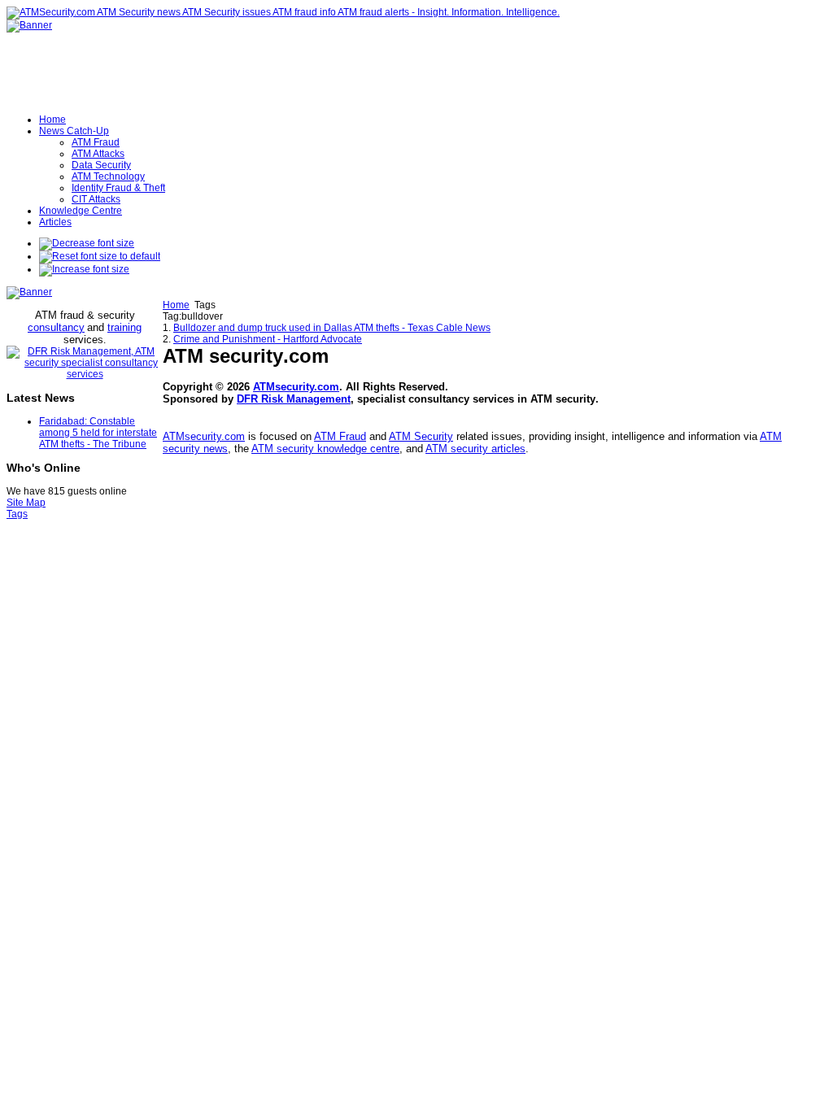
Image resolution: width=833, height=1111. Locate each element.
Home (176, 305)
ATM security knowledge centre (325, 448)
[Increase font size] (84, 269)
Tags (17, 514)
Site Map (26, 502)
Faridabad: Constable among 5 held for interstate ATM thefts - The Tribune (98, 433)
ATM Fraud (340, 436)
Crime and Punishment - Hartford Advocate (267, 339)
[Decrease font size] (86, 243)
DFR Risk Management (294, 399)
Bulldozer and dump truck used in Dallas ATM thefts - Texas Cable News (332, 327)
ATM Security (421, 436)
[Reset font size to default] (99, 256)
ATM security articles (475, 448)
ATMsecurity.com (296, 387)
